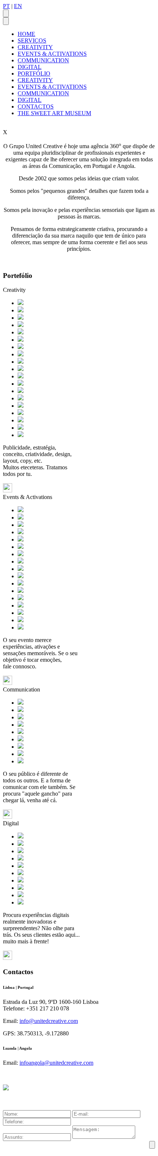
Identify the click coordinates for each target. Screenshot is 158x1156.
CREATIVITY (35, 47)
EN (18, 6)
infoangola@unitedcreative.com (56, 1063)
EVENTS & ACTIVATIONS (52, 54)
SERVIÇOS (32, 40)
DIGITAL (30, 67)
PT (6, 6)
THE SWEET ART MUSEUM (54, 113)
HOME (26, 34)
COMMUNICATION (43, 60)
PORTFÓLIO (34, 73)
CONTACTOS (36, 106)
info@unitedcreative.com (48, 1021)
